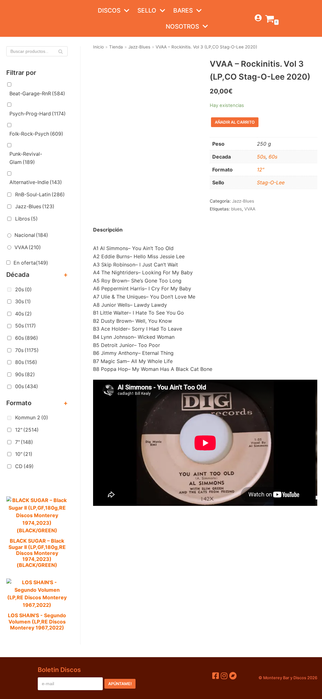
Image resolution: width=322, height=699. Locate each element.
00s (26, 386)
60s (26, 338)
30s (23, 301)
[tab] (108, 230)
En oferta (31, 263)
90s (25, 374)
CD (24, 466)
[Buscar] (60, 51)
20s (23, 289)
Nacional (31, 235)
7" (24, 442)
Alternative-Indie (35, 182)
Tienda (116, 46)
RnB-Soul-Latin (40, 194)
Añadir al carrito (235, 122)
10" (23, 454)
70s (27, 350)
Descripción (108, 229)
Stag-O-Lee (271, 182)
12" (27, 430)
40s (23, 313)
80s (26, 362)
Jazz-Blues (34, 206)
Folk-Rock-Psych (36, 134)
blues (236, 208)
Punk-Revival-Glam (25, 158)
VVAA (27, 247)
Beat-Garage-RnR (37, 93)
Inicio (98, 46)
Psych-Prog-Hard (37, 113)
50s (25, 325)
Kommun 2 (31, 417)
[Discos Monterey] (19, 18)
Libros (26, 218)
